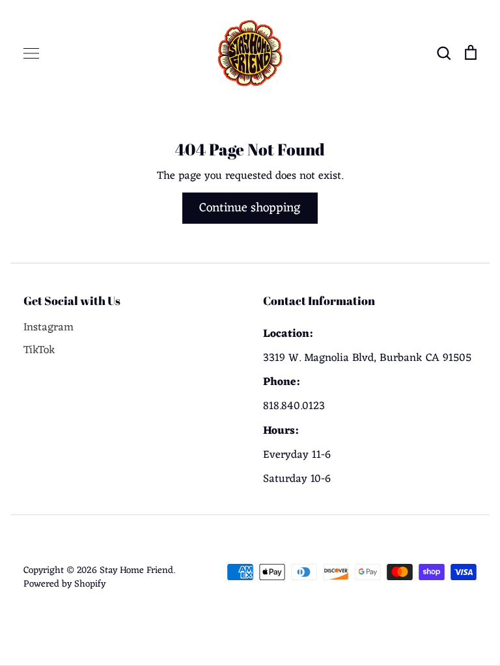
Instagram (48, 328)
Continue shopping (250, 208)
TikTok (39, 351)
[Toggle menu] (31, 53)
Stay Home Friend (136, 570)
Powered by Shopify (64, 584)
